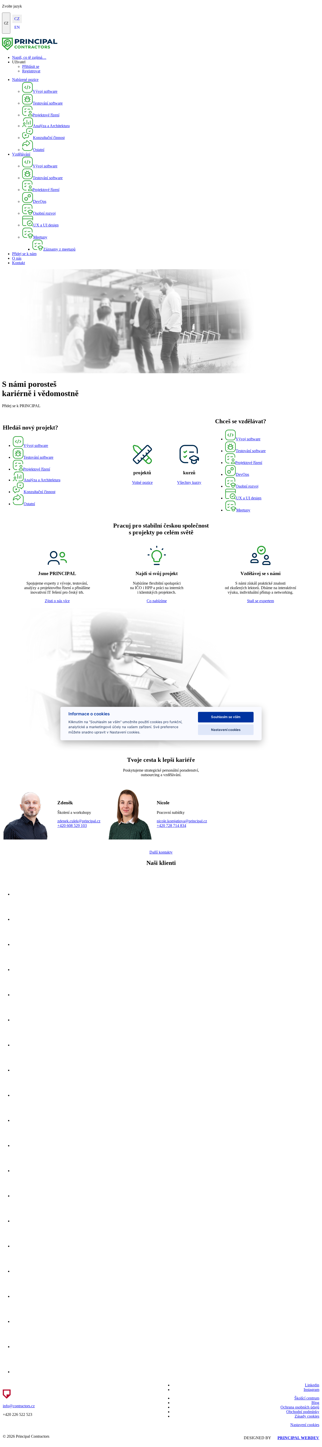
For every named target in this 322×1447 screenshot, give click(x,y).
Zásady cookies (307, 1416)
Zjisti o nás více (57, 601)
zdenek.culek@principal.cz (78, 821)
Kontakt (18, 263)
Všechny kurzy (189, 482)
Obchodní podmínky (302, 1412)
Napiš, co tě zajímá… (29, 57)
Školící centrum (306, 1398)
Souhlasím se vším (225, 717)
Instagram (311, 1389)
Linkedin (312, 1385)
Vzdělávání (21, 154)
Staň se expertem (260, 601)
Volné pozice (142, 482)
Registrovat (31, 71)
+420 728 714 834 (171, 825)
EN (17, 27)
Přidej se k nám (24, 254)
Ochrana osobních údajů (299, 1407)
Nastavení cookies (304, 1425)
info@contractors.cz (19, 1406)
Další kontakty (161, 852)
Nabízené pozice (25, 79)
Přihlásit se (30, 66)
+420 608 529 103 (72, 825)
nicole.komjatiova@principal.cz (182, 821)
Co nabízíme (157, 601)
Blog (315, 1403)
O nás (16, 258)
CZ (6, 23)
